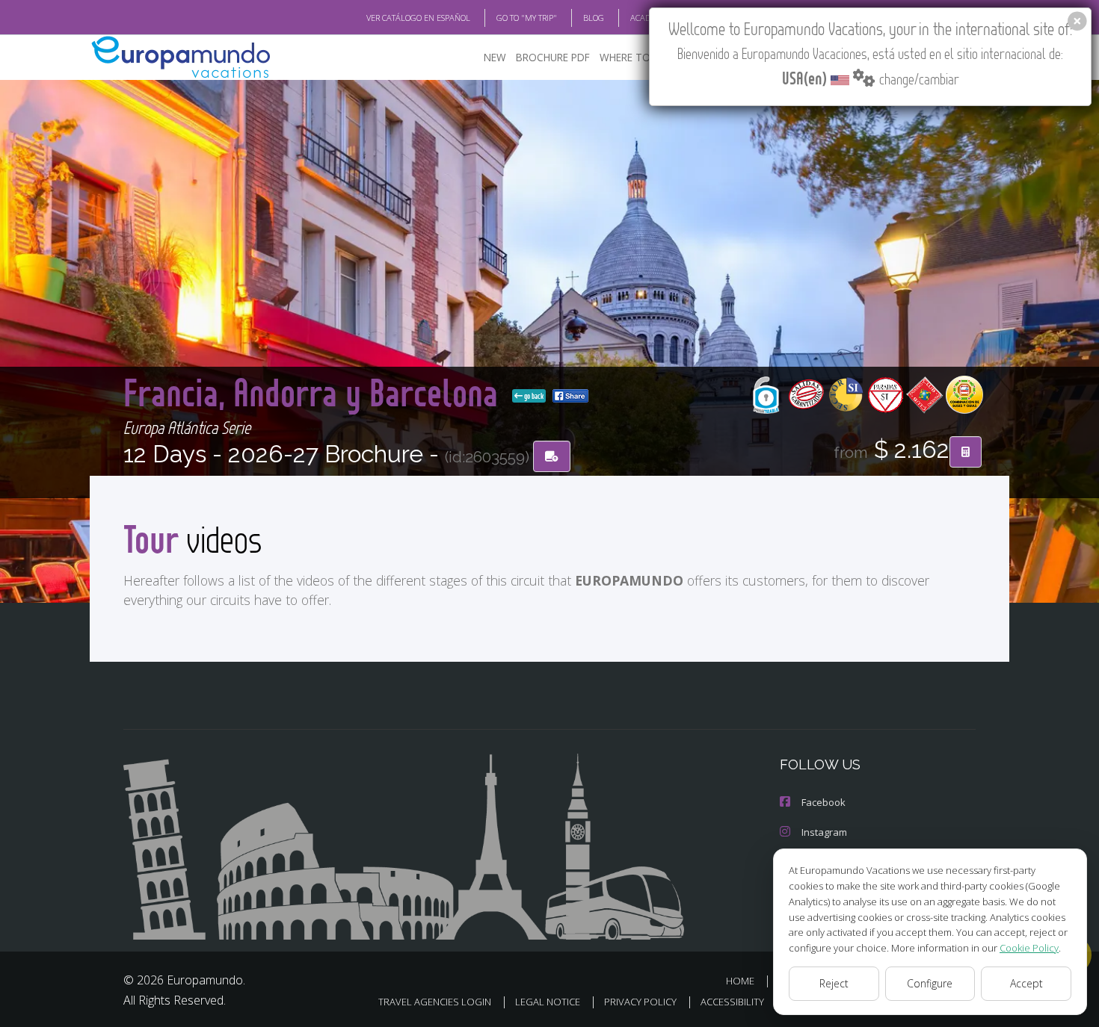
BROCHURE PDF (553, 57)
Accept (1026, 983)
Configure (929, 983)
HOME (740, 980)
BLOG (593, 17)
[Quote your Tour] (965, 452)
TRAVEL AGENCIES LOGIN (434, 1001)
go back (533, 396)
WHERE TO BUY (636, 57)
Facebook (823, 802)
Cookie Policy (1029, 948)
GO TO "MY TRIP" (526, 17)
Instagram (824, 832)
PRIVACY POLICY (640, 1001)
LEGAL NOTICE (547, 1001)
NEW (495, 57)
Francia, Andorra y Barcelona (314, 391)
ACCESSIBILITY (732, 1001)
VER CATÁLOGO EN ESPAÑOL (418, 17)
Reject (834, 983)
